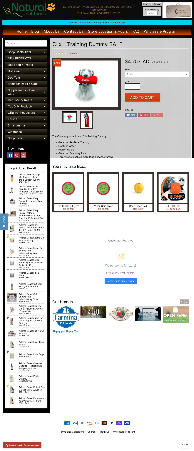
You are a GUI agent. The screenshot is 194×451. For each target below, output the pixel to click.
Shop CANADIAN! (27, 52)
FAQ (135, 31)
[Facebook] (10, 155)
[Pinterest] (17, 155)
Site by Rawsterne (97, 442)
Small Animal (27, 126)
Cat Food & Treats (27, 100)
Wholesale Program (160, 31)
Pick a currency (152, 10)
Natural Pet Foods (96, 440)
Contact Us (74, 31)
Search (91, 431)
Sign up (157, 4)
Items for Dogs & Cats (27, 84)
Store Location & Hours (108, 31)
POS (85, 445)
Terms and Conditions (71, 431)
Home (22, 31)
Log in (146, 4)
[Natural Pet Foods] (28, 9)
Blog (35, 31)
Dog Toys (27, 78)
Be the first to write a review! (120, 281)
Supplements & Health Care (27, 92)
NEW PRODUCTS (19, 58)
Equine (27, 119)
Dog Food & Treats (27, 65)
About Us (51, 31)
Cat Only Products (27, 107)
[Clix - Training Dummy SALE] (69, 117)
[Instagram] (23, 155)
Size (127, 69)
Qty (127, 81)
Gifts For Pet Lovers (27, 113)
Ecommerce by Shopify (100, 445)
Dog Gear (27, 71)
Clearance (15, 132)
